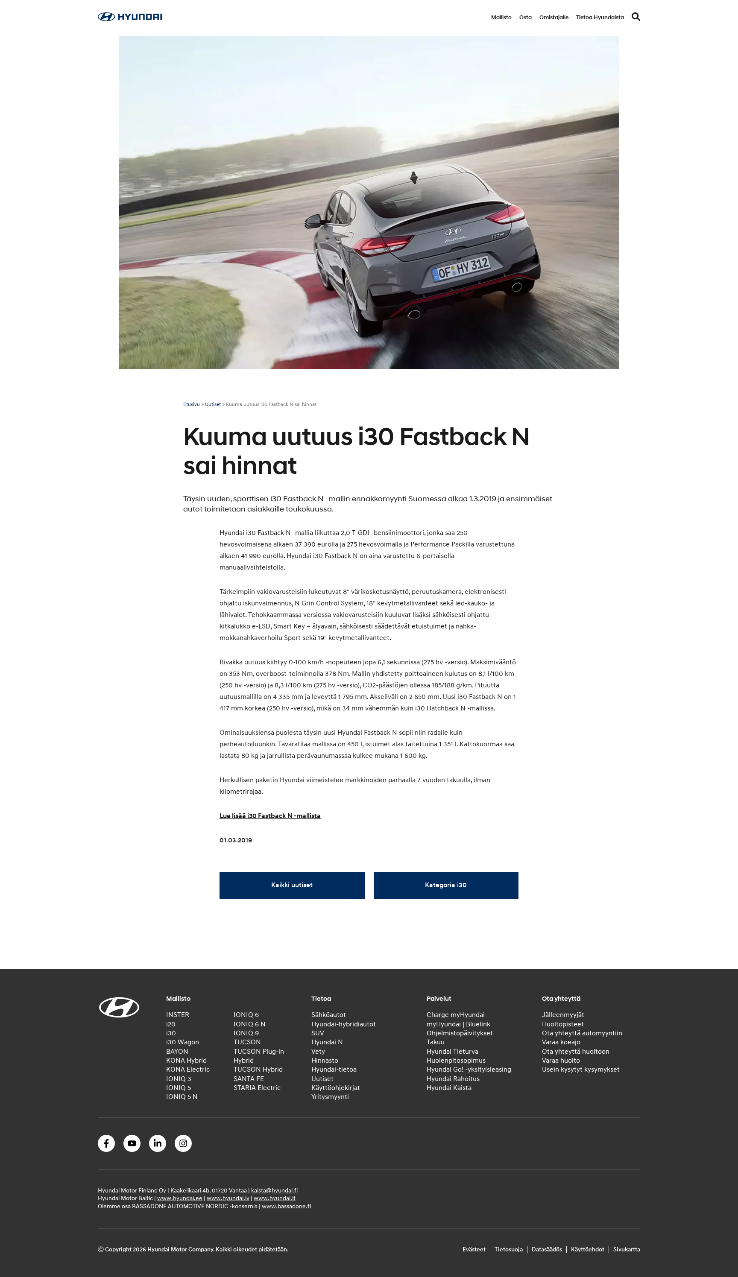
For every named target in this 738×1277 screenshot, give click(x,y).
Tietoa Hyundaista (600, 17)
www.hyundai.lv (228, 1198)
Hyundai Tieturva (452, 1051)
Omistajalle (553, 17)
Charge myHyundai (456, 1015)
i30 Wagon (182, 1042)
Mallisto (501, 17)
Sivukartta (626, 1249)
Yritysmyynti (330, 1097)
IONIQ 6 (246, 1015)
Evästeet (474, 1249)
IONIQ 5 (178, 1088)
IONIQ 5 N (182, 1097)
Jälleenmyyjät (563, 1015)
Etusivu (191, 404)
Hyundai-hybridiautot (343, 1024)
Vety (318, 1051)
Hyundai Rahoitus (453, 1079)
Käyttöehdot (587, 1249)
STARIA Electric (257, 1088)
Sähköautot (328, 1015)
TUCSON (247, 1042)
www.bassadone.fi (286, 1206)
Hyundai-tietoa (334, 1069)
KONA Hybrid (186, 1060)
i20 (171, 1024)
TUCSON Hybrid (258, 1069)
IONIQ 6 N (250, 1024)
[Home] (130, 19)
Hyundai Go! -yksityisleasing (469, 1069)
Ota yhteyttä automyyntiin (582, 1033)
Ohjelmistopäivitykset (460, 1033)
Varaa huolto (561, 1060)
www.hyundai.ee (179, 1198)
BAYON (177, 1051)
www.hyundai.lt (275, 1198)
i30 (171, 1033)
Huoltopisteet (563, 1024)
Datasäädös (547, 1249)
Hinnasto (324, 1060)
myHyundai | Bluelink (458, 1024)
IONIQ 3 (178, 1079)
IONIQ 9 (246, 1033)
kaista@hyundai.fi (274, 1190)
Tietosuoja (509, 1249)
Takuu (436, 1042)
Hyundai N (327, 1042)
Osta (525, 17)
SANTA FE (249, 1079)
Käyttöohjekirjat (335, 1088)
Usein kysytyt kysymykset (581, 1069)
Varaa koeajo (561, 1042)
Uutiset (213, 404)
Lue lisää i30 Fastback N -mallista (270, 816)
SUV (317, 1033)
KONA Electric (188, 1069)
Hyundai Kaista (449, 1088)
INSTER (177, 1015)
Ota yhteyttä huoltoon (575, 1051)
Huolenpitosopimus (456, 1060)
